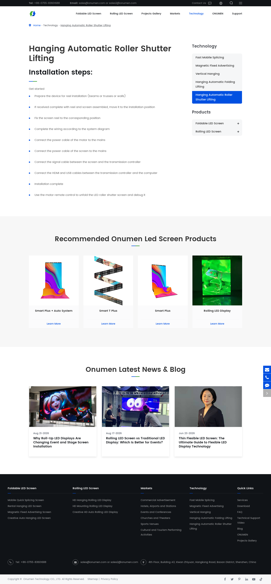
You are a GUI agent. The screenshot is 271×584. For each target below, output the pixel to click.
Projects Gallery (151, 14)
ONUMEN (217, 14)
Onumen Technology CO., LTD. (42, 579)
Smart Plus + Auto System (53, 311)
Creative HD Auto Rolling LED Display (95, 512)
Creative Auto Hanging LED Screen (29, 518)
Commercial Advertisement (158, 500)
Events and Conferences (156, 512)
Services (242, 500)
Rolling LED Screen (121, 14)
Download (243, 506)
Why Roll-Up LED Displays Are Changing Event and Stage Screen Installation (60, 442)
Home (37, 25)
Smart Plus (162, 311)
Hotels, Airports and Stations (158, 506)
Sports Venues (150, 524)
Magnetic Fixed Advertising (215, 65)
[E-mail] (267, 369)
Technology (196, 14)
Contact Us (199, 3)
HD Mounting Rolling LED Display (92, 506)
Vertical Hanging (208, 74)
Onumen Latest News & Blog (136, 370)
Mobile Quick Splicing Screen (26, 500)
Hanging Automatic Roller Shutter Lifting (86, 25)
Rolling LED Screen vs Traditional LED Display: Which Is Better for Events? (135, 440)
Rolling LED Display (217, 311)
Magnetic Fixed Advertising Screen (29, 512)
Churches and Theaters (155, 518)
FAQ (239, 512)
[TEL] (267, 377)
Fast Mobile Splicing (210, 57)
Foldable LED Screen (88, 14)
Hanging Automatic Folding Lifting (215, 84)
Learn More (54, 324)
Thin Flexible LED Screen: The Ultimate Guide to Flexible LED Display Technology (203, 442)
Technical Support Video (248, 520)
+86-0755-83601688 (44, 3)
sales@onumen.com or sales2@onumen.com (103, 3)
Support (237, 14)
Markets (175, 14)
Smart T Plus (108, 311)
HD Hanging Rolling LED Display (92, 500)
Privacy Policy (109, 579)
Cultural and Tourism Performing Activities (161, 532)
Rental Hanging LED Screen (24, 506)
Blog (240, 529)
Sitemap (93, 579)
